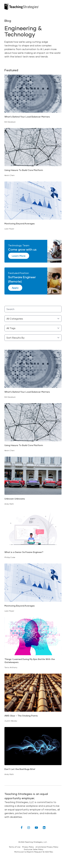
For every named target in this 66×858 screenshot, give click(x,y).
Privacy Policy (28, 847)
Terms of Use (14, 847)
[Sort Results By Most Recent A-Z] (33, 337)
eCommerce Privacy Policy (47, 847)
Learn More (18, 255)
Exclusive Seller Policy (33, 849)
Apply (15, 287)
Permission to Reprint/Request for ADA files (33, 852)
